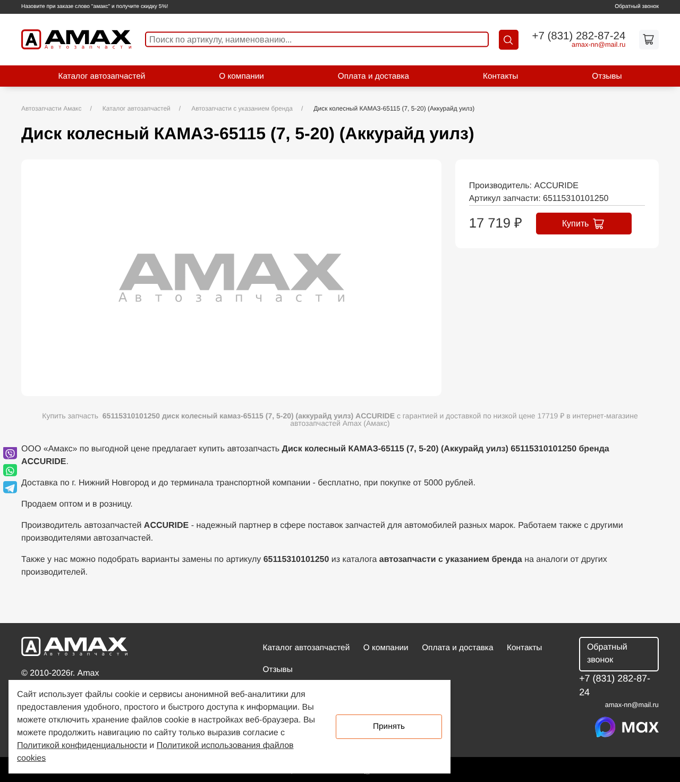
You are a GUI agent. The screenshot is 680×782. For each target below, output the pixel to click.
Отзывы (607, 76)
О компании (241, 76)
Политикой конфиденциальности (82, 745)
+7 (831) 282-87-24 (578, 36)
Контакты (500, 76)
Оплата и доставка (373, 76)
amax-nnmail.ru (598, 44)
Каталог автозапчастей (101, 76)
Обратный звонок (637, 7)
